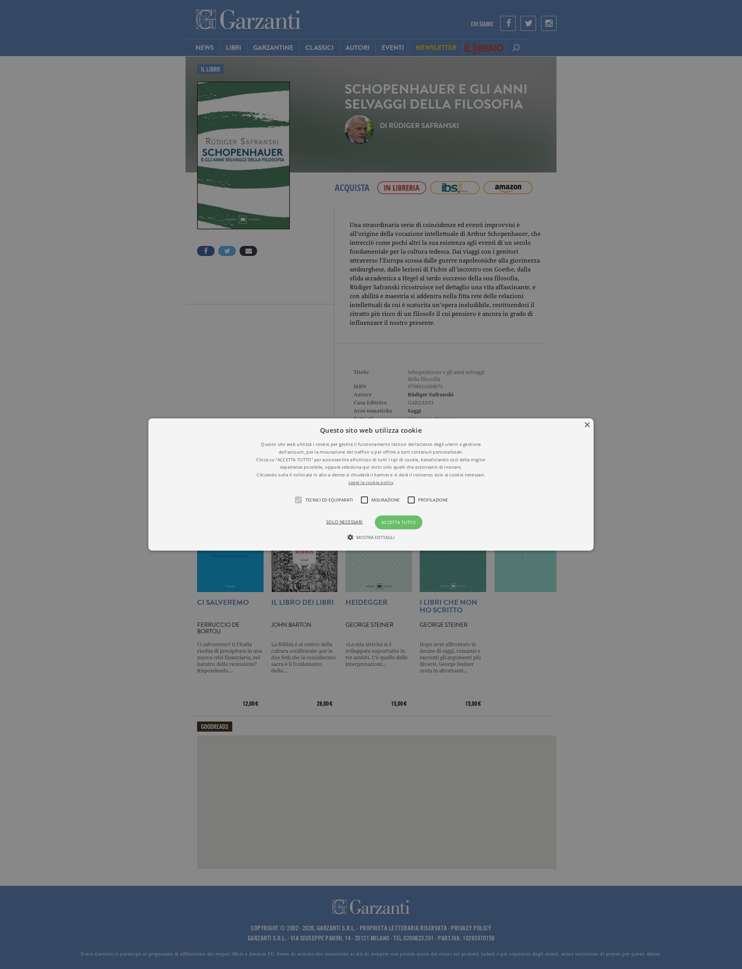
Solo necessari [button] (344, 522)
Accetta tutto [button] (398, 522)
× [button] (587, 425)
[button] (371, 484)
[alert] (371, 484)
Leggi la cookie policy (371, 482)
